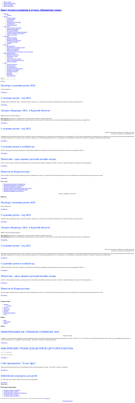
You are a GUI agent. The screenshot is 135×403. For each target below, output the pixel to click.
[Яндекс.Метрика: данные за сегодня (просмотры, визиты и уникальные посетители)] (67, 401)
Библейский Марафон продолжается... (14, 191)
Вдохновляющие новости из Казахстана (14, 184)
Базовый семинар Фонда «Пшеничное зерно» (16, 189)
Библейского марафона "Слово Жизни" (14, 185)
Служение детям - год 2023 (11, 391)
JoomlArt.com (47, 398)
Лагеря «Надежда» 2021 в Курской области (15, 393)
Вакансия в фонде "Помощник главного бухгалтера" (18, 188)
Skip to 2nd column (8, 6)
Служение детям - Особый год (12, 396)
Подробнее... (4, 92)
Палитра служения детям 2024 (12, 390)
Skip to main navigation (9, 3)
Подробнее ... (4, 209)
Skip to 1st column (8, 4)
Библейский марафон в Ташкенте (13, 187)
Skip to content (7, 2)
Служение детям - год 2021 (11, 394)
